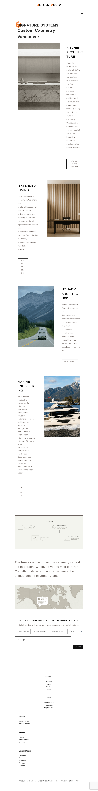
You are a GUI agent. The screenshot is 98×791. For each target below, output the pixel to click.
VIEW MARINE (21, 491)
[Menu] (82, 14)
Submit (78, 646)
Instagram (22, 755)
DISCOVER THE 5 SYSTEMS (75, 164)
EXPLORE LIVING (22, 267)
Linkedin (22, 766)
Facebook (22, 760)
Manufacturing (49, 702)
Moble (49, 689)
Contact (22, 732)
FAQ (77, 781)
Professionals (24, 739)
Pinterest (22, 758)
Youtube (22, 763)
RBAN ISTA (49, 5)
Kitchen (49, 681)
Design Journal (24, 723)
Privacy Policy (67, 781)
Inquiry (21, 737)
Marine (49, 687)
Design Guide (24, 721)
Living (49, 684)
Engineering (49, 708)
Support (22, 742)
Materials (49, 705)
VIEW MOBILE (70, 362)
